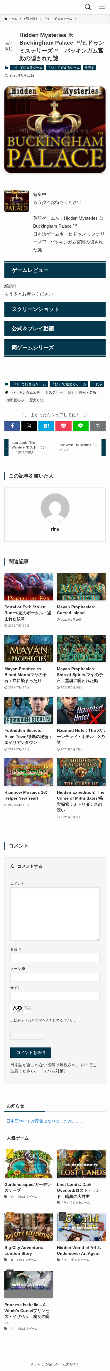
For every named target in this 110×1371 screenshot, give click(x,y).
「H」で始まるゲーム (27, 67)
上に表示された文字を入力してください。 (43, 1020)
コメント (19, 883)
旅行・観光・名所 (82, 392)
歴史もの (36, 400)
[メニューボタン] (103, 7)
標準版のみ (15, 400)
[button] (12, 426)
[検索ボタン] (89, 7)
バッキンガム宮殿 (26, 392)
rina (55, 529)
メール (17, 969)
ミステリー (54, 392)
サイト (15, 988)
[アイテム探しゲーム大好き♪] (6, 7)
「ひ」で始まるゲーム (64, 67)
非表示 (89, 67)
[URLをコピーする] (98, 426)
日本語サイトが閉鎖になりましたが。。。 (45, 1121)
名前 (16, 949)
